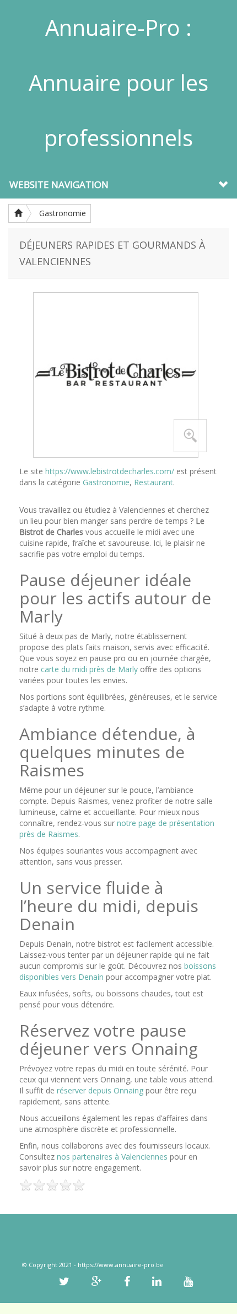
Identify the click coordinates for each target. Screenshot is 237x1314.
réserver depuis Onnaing (100, 1090)
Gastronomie (62, 213)
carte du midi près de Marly (89, 669)
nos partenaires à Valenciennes (112, 1156)
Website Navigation (59, 184)
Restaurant (153, 482)
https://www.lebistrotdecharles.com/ (109, 471)
